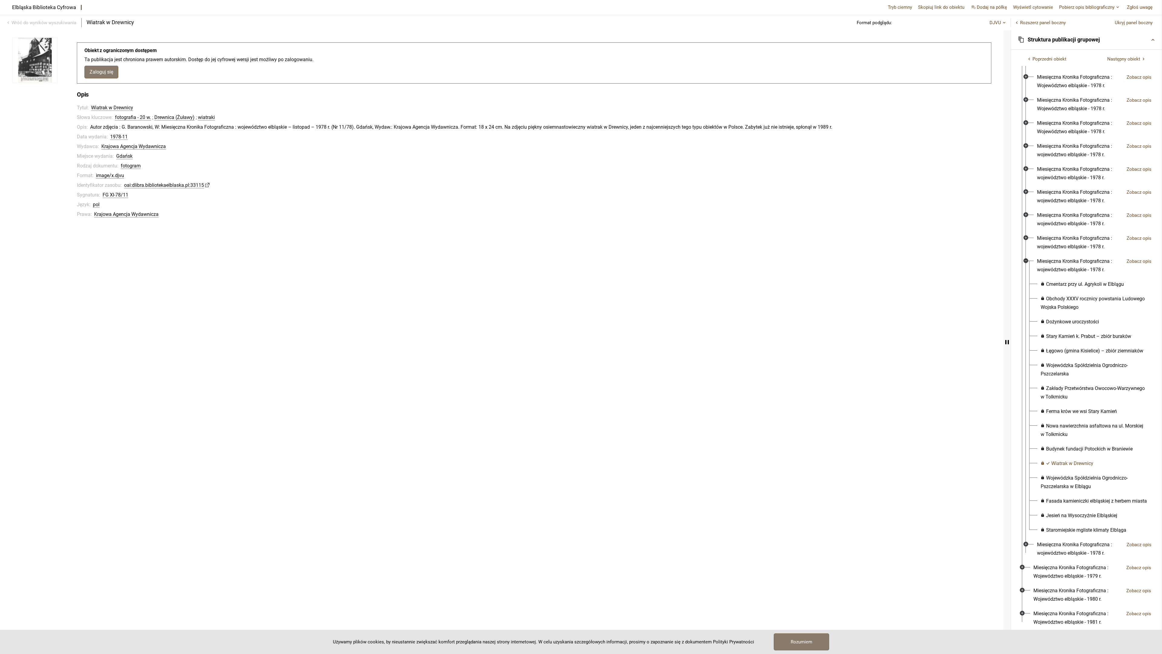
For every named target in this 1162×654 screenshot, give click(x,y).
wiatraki (206, 117)
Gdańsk (124, 156)
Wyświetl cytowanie (1033, 7)
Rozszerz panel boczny (1043, 22)
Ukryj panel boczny (1134, 22)
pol (96, 204)
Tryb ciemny (900, 7)
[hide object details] (1007, 342)
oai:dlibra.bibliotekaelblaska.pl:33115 (164, 185)
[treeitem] (1086, 280)
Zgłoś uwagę (1140, 7)
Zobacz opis (1139, 77)
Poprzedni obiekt (1049, 59)
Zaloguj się (101, 72)
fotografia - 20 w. (133, 117)
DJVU (995, 22)
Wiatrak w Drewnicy (112, 108)
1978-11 (119, 137)
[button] (1086, 39)
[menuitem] (1079, 81)
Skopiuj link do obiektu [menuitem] (941, 7)
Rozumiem (801, 642)
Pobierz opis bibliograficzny (1086, 7)
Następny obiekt (1123, 59)
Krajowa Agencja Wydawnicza (133, 146)
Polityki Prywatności (733, 642)
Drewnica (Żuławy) (174, 117)
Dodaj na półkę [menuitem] (992, 7)
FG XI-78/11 (115, 195)
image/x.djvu (110, 175)
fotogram (131, 166)
